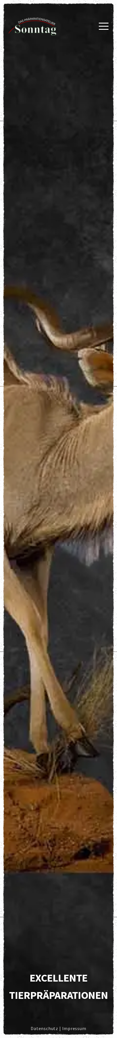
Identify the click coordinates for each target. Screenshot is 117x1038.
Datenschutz (44, 1028)
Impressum (74, 1028)
